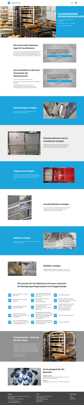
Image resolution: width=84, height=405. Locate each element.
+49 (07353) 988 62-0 (14, 401)
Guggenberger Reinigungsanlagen (43, 396)
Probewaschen (39, 400)
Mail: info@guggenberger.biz (14, 402)
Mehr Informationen (51, 53)
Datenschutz (73, 399)
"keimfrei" (60, 210)
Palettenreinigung (40, 397)
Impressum (72, 397)
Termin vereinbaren (19, 355)
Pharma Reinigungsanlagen (42, 399)
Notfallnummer (39, 401)
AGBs (71, 396)
